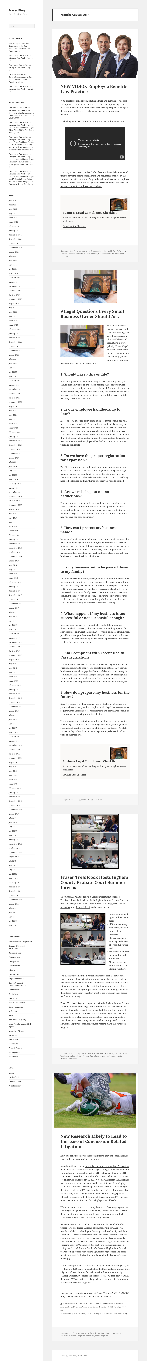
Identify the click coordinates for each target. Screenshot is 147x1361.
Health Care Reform (17, 1002)
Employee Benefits (16, 978)
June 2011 (13, 912)
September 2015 (15, 706)
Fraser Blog (17, 10)
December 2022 (15, 338)
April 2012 (13, 874)
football (74, 1336)
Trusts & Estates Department (97, 896)
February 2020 (15, 483)
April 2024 (13, 269)
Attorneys (111, 1053)
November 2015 (15, 698)
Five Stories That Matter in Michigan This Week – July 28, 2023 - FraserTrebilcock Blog (21, 110)
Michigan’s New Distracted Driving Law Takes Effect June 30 (21, 164)
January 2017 (14, 638)
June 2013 (13, 822)
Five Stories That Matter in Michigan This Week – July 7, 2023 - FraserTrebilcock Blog (20, 156)
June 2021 (13, 415)
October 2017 (14, 599)
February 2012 (15, 882)
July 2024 (12, 256)
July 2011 (12, 908)
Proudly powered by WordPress (73, 1355)
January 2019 (14, 539)
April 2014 (13, 779)
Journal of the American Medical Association (107, 1166)
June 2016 (13, 668)
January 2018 (14, 586)
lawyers (105, 1056)
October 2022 (14, 346)
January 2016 (14, 689)
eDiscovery (13, 970)
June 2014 (13, 771)
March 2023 (13, 325)
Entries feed (14, 1077)
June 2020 (13, 466)
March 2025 (13, 222)
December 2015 (15, 694)
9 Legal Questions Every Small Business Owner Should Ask (92, 313)
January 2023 (14, 333)
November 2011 (15, 891)
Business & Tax (15, 953)
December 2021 (15, 389)
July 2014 (12, 767)
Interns (98, 1056)
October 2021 (14, 398)
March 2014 (13, 784)
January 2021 (14, 436)
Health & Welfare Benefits (86, 253)
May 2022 (12, 368)
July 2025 (12, 205)
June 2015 (13, 719)
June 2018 (13, 565)
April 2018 (13, 574)
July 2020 (12, 462)
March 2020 (13, 479)
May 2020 (12, 471)
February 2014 (15, 788)
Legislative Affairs (16, 1031)
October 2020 (14, 449)
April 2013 (13, 831)
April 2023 (13, 320)
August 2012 (14, 857)
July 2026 (12, 200)
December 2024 (15, 235)
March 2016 (13, 681)
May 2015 (12, 724)
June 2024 (13, 260)
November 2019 (15, 496)
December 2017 (15, 591)
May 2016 (12, 672)
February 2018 (15, 582)
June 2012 (13, 865)
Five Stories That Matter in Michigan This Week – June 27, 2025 (21, 89)
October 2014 (14, 754)
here (76, 1296)
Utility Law (13, 1056)
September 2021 (15, 402)
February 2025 (15, 226)
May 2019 (12, 522)
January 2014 (14, 792)
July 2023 (12, 308)
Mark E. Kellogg (104, 903)
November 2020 (15, 445)
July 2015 (12, 715)
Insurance (13, 1015)
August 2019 (14, 509)
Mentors (112, 1056)
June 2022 (13, 363)
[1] (124, 1173)
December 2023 (15, 286)
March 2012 (13, 878)
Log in (11, 1073)
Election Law (14, 974)
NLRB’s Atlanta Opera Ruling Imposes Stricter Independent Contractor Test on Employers (21, 147)
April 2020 (13, 475)
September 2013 (15, 809)
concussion (65, 1336)
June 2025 (13, 209)
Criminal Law (14, 966)
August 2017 (14, 608)
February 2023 (15, 329)
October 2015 (14, 702)
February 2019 (15, 535)
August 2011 (14, 904)
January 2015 (14, 741)
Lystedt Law (121, 1231)
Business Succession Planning (101, 602)
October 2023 (14, 295)
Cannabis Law (14, 957)
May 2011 (12, 917)
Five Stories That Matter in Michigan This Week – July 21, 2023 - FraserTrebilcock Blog (21, 125)
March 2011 (13, 925)
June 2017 (13, 616)
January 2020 (14, 488)
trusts (119, 1056)
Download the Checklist (74, 226)
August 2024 (14, 252)
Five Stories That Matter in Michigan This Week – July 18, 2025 (21, 58)
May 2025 (12, 213)
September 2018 (15, 556)
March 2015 (13, 732)
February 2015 (15, 737)
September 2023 (15, 299)
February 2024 (15, 278)
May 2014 (12, 775)
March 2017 (13, 629)
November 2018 (15, 548)
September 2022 (15, 350)
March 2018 (13, 578)
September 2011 (15, 900)
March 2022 (13, 376)
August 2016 (14, 659)
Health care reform (106, 253)
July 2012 (12, 861)
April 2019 (13, 526)
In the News (13, 1011)
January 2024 (14, 282)
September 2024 (15, 248)
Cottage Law (14, 961)
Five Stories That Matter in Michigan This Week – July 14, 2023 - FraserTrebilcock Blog (21, 139)
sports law (90, 1336)
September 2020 (15, 453)
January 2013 (14, 839)
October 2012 (14, 848)
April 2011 (13, 921)
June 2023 (13, 312)
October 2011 (14, 895)
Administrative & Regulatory (20, 942)
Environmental (15, 990)
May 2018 (12, 569)
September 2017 (15, 604)
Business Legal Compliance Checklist (90, 213)
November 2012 (15, 844)
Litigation (13, 1035)
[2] (68, 1258)
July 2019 (12, 513)
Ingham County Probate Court (82, 1056)
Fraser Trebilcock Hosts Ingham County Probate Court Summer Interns (94, 882)
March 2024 (13, 273)
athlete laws (118, 1333)
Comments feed (15, 1081)
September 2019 (15, 505)
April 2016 (13, 676)
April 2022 (13, 372)
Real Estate (13, 1039)
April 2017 (13, 625)
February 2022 (15, 380)
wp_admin (83, 251)
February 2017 (15, 634)
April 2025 (13, 218)
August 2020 (14, 458)
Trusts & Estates (15, 1048)
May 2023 (12, 316)
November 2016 (15, 646)
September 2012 (15, 852)
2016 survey (79, 1268)
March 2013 (13, 835)
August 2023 (14, 303)
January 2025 (14, 230)
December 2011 (15, 887)
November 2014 (15, 749)
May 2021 (12, 419)
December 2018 (15, 543)
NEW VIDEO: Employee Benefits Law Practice (93, 88)
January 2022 (14, 385)
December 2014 (15, 745)
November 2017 (15, 595)
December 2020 (15, 441)
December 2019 (15, 492)
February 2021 (15, 432)
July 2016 (12, 664)
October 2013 (14, 805)
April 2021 (13, 423)
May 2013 (12, 827)
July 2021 (12, 411)
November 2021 (15, 393)
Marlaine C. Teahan (86, 903)
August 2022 (14, 355)
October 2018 (14, 552)
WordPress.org (15, 1086)
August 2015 (14, 711)
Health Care (14, 998)
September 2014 (15, 758)
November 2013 (15, 801)
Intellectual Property (17, 1020)
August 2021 (14, 406)
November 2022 (15, 342)
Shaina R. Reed (83, 907)
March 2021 (13, 428)
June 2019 (13, 518)
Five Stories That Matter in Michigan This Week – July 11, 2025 (21, 67)
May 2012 (12, 869)
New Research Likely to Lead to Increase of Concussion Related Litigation (93, 1141)
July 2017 (12, 612)
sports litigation (101, 1336)
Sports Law (13, 1044)
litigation (81, 1336)
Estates (119, 1053)
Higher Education (16, 1007)
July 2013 (12, 818)
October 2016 (14, 651)
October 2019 (14, 501)
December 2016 (15, 642)
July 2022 (12, 359)
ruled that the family (83, 1248)
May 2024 (12, 265)
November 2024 (15, 239)
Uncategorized (15, 1052)
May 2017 (12, 621)
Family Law (13, 994)
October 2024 (14, 243)
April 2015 (13, 728)
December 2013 (15, 797)
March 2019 (13, 531)
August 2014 (14, 762)
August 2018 (14, 561)
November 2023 (15, 290)
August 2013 (14, 814)
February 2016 (15, 685)
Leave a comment (69, 1058)
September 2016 (15, 655)
